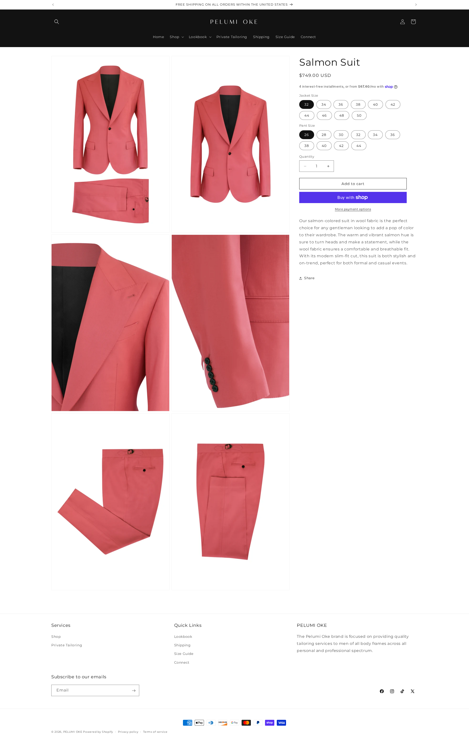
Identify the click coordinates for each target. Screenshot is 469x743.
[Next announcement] (416, 4)
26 (306, 135)
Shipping (182, 645)
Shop (56, 636)
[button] (56, 21)
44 (306, 115)
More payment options (353, 209)
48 (341, 115)
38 (358, 104)
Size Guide (183, 654)
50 (359, 115)
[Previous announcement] (53, 4)
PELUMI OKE (72, 731)
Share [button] (309, 278)
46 (324, 115)
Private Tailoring (66, 645)
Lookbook (183, 636)
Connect (182, 662)
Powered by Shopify (98, 731)
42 (393, 104)
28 (324, 135)
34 (323, 104)
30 (341, 135)
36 (341, 104)
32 (306, 104)
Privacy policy (128, 731)
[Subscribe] (133, 690)
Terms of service (155, 731)
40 (375, 104)
